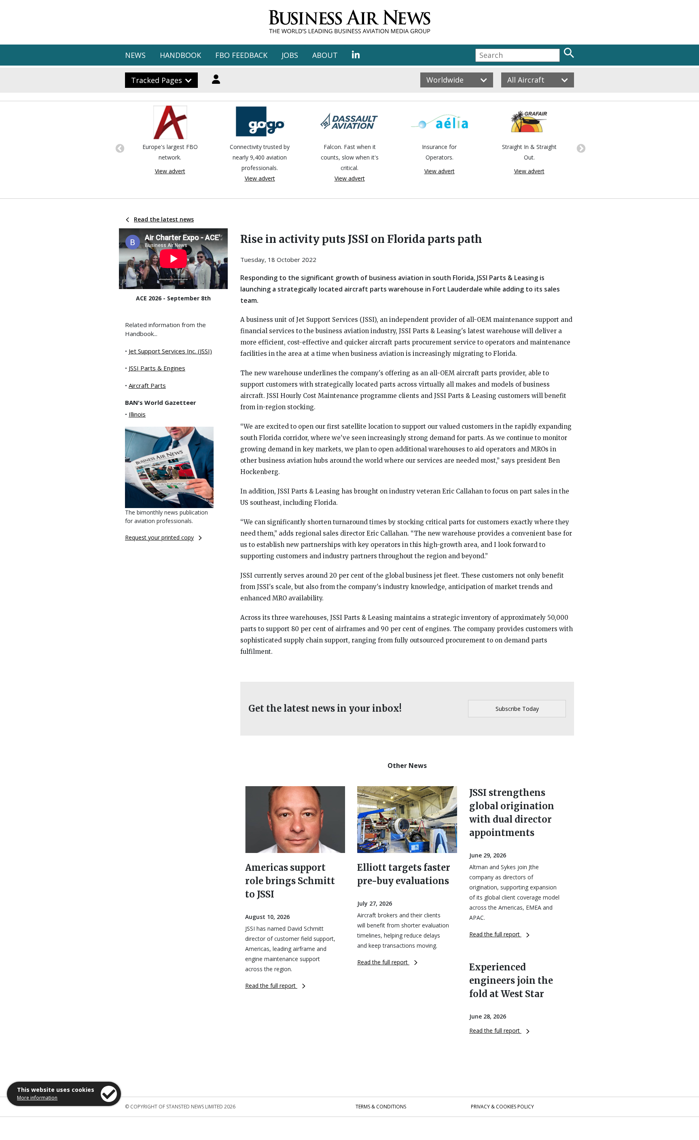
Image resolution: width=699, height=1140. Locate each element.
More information (37, 1097)
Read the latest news (164, 219)
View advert (170, 171)
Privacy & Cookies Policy (502, 1106)
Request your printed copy (159, 537)
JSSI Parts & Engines (157, 368)
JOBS (290, 55)
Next (580, 148)
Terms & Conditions (381, 1106)
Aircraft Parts (147, 385)
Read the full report (271, 985)
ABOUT (325, 55)
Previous (119, 148)
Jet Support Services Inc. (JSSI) (170, 351)
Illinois (137, 414)
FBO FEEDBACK (241, 55)
